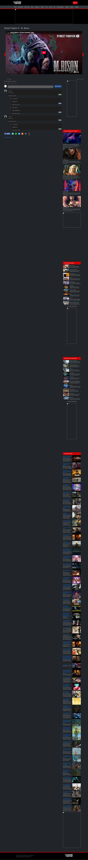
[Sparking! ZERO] (76, 487)
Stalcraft (71, 385)
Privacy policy (26, 855)
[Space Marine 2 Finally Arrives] (76, 508)
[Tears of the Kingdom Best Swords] (76, 743)
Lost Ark (71, 298)
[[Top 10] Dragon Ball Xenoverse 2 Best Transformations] (76, 686)
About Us (20, 855)
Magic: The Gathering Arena (74, 302)
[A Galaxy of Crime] (76, 601)
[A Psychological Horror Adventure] (76, 515)
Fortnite (71, 277)
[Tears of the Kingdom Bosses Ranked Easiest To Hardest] (76, 729)
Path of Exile (72, 377)
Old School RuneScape (73, 364)
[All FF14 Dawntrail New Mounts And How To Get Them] (76, 651)
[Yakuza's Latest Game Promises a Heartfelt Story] (76, 501)
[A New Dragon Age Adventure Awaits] (76, 579)
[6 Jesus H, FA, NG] (76, 629)
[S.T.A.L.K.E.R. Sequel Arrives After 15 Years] (76, 522)
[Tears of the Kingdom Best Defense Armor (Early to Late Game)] (76, 722)
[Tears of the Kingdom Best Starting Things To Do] (76, 708)
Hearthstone (72, 285)
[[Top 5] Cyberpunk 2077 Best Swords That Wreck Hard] (76, 808)
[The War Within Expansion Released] (76, 594)
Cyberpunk (37, 7)
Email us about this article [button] (8, 137)
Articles (50, 7)
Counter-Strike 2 (72, 273)
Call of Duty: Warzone (73, 269)
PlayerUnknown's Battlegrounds (75, 381)
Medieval (67, 7)
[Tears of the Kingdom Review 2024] (76, 701)
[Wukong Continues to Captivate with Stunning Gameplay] (76, 587)
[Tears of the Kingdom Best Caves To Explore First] (76, 772)
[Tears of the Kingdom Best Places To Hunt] (76, 751)
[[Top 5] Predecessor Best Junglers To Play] (76, 793)
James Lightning (15, 107)
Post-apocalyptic (60, 7)
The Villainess (65, 160)
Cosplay (76, 7)
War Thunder (72, 393)
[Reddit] (22, 134)
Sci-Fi (46, 7)
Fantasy (42, 7)
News (32, 7)
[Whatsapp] (16, 134)
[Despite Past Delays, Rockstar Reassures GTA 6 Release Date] (76, 558)
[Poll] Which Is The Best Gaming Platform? (71, 144)
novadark (10, 116)
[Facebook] (7, 134)
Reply (12, 95)
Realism (72, 7)
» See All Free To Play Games (72, 306)
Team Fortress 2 (72, 389)
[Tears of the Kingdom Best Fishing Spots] (76, 758)
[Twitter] (19, 134)
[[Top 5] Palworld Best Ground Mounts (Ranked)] (76, 786)
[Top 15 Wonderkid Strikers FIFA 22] (76, 694)
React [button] (9, 95)
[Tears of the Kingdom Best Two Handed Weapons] (76, 736)
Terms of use (31, 855)
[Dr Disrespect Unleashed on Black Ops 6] (76, 472)
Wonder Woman (66, 207)
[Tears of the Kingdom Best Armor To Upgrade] (76, 765)
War (54, 7)
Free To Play (27, 7)
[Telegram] (13, 134)
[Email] (26, 134)
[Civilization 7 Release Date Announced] (76, 551)
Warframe (71, 397)
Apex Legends (72, 265)
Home (15, 7)
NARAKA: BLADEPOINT (74, 360)
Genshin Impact (72, 281)
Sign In (75, 2)
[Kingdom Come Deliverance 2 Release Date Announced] (76, 544)
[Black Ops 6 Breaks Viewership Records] (76, 465)
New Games (20, 7)
